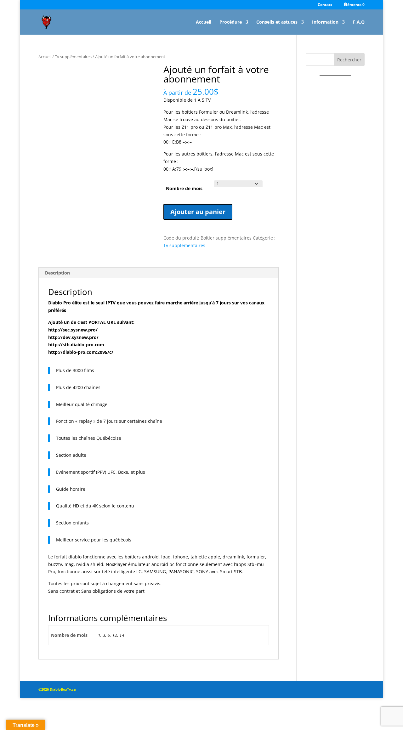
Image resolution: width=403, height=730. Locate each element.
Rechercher (349, 60)
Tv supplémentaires (73, 56)
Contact (325, 5)
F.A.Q (359, 22)
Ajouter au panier (197, 211)
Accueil (203, 22)
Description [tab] (57, 273)
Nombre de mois (184, 188)
